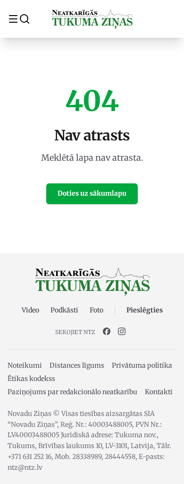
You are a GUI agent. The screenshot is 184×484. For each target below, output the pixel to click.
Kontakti (159, 392)
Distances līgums (77, 365)
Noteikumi (25, 365)
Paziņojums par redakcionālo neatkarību (72, 392)
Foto (96, 310)
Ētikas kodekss (31, 378)
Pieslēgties (144, 310)
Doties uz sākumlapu (92, 193)
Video (30, 310)
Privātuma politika (142, 365)
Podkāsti (64, 310)
